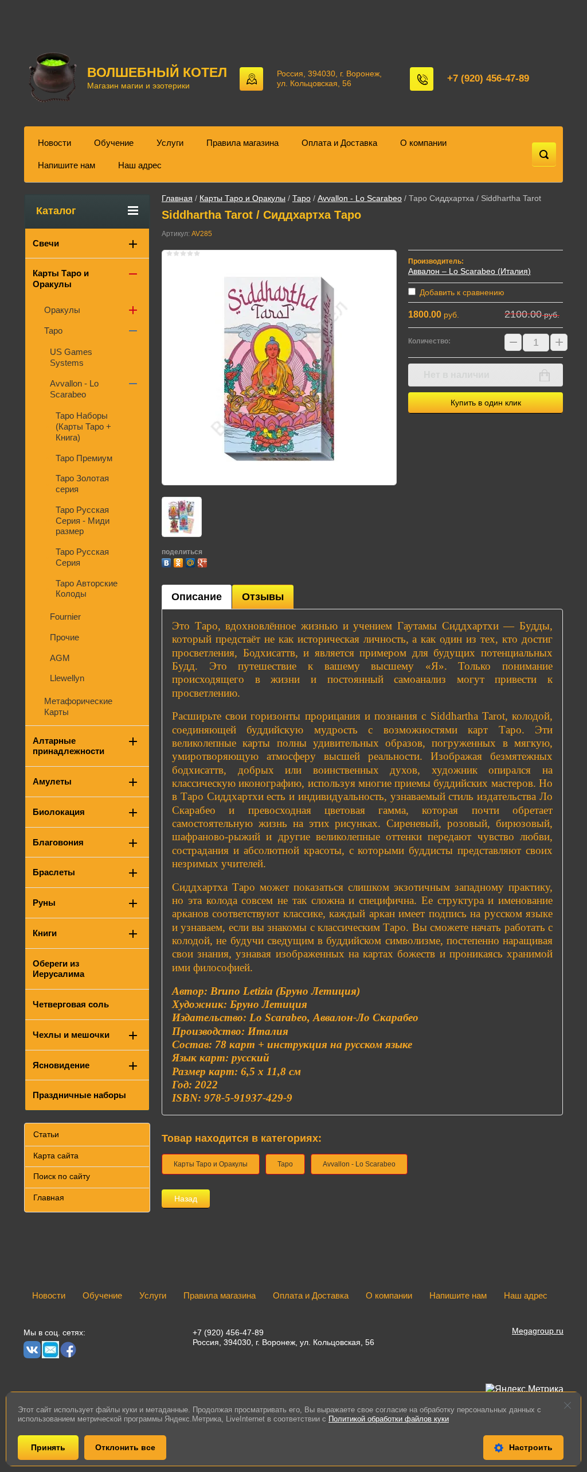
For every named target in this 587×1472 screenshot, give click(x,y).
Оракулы (62, 310)
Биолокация (59, 812)
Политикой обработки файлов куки (388, 1419)
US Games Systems (71, 357)
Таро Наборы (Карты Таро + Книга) (83, 426)
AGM (60, 658)
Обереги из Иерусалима (58, 969)
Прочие (64, 637)
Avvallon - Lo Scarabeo (360, 198)
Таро (301, 198)
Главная (177, 198)
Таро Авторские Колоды (87, 588)
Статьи (46, 1134)
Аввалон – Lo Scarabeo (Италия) (469, 271)
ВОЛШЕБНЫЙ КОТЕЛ (157, 72)
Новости (54, 143)
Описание (196, 596)
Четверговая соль (71, 1004)
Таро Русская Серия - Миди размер (82, 520)
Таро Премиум (84, 458)
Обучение (114, 143)
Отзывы (263, 596)
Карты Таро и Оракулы (242, 198)
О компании (423, 143)
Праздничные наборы (79, 1095)
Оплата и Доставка (339, 143)
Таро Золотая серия (82, 483)
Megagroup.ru (537, 1330)
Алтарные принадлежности (68, 746)
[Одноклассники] (180, 561)
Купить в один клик (486, 402)
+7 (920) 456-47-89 (488, 78)
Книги (45, 933)
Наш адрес (140, 165)
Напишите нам (66, 165)
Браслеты (54, 872)
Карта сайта (56, 1155)
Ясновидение (61, 1065)
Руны (44, 902)
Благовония (58, 842)
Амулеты (52, 781)
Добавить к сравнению (460, 292)
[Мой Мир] (192, 561)
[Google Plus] (204, 561)
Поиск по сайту (61, 1176)
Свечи (46, 243)
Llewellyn (67, 678)
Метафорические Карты (78, 706)
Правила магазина (242, 143)
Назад (185, 1198)
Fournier (65, 616)
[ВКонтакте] (168, 561)
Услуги (169, 143)
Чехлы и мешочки (71, 1035)
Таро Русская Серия (82, 557)
